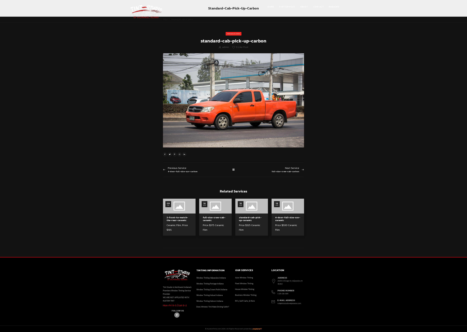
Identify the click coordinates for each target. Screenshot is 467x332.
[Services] (233, 169)
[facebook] (177, 315)
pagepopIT (257, 328)
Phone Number (286, 290)
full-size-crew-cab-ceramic (214, 219)
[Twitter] (170, 154)
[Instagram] (179, 154)
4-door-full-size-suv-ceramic (287, 219)
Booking (334, 6)
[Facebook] (165, 154)
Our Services (287, 6)
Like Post (242, 47)
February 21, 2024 (233, 34)
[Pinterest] (175, 154)
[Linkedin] (184, 154)
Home (271, 6)
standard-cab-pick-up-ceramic (250, 219)
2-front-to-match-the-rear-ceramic (177, 219)
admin (225, 47)
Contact (318, 6)
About (304, 6)
